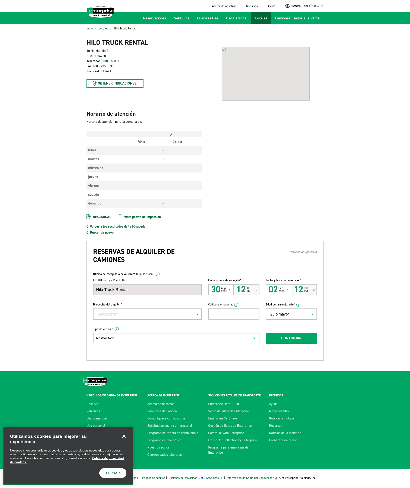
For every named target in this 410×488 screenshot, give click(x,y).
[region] (68, 456)
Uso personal (95, 425)
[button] (266, 68)
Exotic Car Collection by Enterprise (232, 440)
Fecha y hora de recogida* (224, 280)
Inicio (89, 28)
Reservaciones (154, 18)
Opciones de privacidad (183, 478)
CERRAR (113, 473)
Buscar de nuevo (102, 232)
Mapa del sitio (279, 411)
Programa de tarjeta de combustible (172, 433)
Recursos (252, 6)
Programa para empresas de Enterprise (228, 450)
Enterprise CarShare (222, 418)
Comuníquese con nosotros (166, 418)
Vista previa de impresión (142, 217)
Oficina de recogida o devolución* (123, 274)
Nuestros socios (158, 447)
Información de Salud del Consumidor (250, 478)
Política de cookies (153, 478)
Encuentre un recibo (283, 440)
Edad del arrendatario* (280, 304)
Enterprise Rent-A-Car (223, 404)
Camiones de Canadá (162, 411)
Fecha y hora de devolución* (284, 280)
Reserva (92, 404)
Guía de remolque (281, 418)
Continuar (291, 338)
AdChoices (212, 478)
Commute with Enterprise (226, 433)
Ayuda (271, 6)
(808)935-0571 (111, 61)
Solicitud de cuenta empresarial (169, 425)
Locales (261, 18)
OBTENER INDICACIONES (117, 83)
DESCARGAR (102, 217)
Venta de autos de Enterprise (228, 411)
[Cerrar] (123, 436)
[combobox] (307, 6)
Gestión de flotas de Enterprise (230, 425)
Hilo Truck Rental (125, 28)
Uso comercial (96, 418)
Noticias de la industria (285, 433)
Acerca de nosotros (224, 6)
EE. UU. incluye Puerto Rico (110, 280)
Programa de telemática (164, 440)
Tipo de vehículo (103, 329)
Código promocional (220, 304)
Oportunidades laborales (164, 454)
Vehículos (181, 18)
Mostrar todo (105, 338)
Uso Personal (236, 18)
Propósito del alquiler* (107, 304)
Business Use (207, 18)
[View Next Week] (171, 134)
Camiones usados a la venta (297, 18)
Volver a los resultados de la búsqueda (117, 226)
